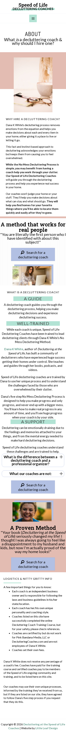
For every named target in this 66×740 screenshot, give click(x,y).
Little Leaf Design (46, 728)
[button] (61, 457)
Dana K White (13, 349)
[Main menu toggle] (33, 18)
